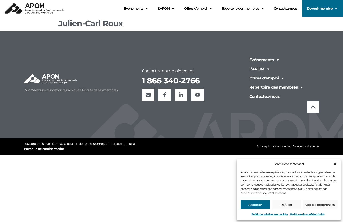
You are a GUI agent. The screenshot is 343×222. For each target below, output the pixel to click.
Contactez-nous (285, 8)
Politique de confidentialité (307, 214)
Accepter (255, 204)
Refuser (286, 204)
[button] (335, 164)
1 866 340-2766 (171, 80)
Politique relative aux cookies (269, 214)
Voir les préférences (320, 204)
